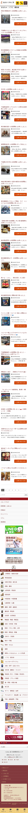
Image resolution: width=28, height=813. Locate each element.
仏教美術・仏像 (9, 603)
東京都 (5, 759)
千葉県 (17, 759)
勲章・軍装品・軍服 (11, 632)
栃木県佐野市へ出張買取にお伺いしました (14, 240)
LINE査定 (10, 811)
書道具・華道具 (9, 611)
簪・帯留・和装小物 (11, 682)
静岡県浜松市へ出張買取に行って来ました (14, 144)
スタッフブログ (5, 502)
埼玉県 (11, 759)
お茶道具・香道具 (10, 590)
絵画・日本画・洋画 (11, 624)
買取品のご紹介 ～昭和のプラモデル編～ (14, 372)
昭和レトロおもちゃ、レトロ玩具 (15, 653)
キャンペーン (4, 514)
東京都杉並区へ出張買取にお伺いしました (14, 126)
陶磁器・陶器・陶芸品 (11, 619)
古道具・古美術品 (10, 615)
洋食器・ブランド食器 (11, 678)
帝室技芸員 (8, 578)
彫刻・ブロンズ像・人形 (12, 628)
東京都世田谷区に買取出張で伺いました (13, 295)
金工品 (7, 686)
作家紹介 (3, 510)
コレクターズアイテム (11, 661)
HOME (2, 743)
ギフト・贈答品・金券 (11, 691)
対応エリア (11, 757)
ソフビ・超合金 (9, 657)
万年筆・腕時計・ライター (13, 670)
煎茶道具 (7, 594)
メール (17, 811)
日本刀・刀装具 (9, 636)
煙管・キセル (9, 645)
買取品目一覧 (3, 811)
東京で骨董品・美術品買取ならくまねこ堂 (14, 803)
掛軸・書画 (8, 586)
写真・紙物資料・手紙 (11, 699)
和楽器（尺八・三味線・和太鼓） (15, 674)
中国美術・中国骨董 (11, 599)
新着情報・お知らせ (6, 506)
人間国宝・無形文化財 (11, 573)
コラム (2, 518)
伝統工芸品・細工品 (11, 582)
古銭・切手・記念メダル (12, 666)
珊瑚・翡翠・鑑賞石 (11, 607)
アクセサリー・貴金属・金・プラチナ (16, 695)
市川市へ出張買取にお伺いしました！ (12, 89)
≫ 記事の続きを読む (20, 23)
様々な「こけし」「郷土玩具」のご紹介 (13, 277)
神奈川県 (5, 762)
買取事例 (8, 743)
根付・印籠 (8, 640)
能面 (6, 649)
